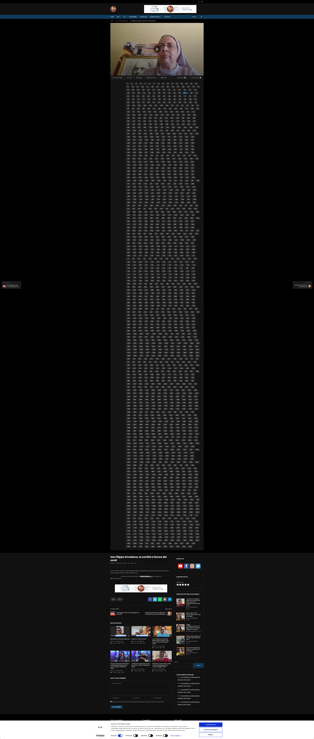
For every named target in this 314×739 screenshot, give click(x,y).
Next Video (168, 609)
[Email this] (165, 599)
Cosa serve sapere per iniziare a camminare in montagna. (193, 649)
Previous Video (114, 609)
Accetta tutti (210, 724)
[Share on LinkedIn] (170, 599)
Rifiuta (210, 734)
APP (118, 17)
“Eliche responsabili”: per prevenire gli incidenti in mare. (193, 637)
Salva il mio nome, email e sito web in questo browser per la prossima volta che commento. (138, 702)
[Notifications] (202, 1)
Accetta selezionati (211, 729)
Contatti (167, 17)
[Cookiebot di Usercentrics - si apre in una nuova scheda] (100, 736)
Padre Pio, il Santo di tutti (138, 639)
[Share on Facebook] (150, 599)
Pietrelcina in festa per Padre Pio (120, 639)
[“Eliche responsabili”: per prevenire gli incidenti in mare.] (180, 640)
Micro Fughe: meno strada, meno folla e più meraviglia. (193, 614)
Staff (113, 563)
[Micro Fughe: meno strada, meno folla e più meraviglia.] (180, 617)
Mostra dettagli (175, 735)
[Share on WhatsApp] (160, 599)
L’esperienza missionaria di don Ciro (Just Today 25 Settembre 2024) (140, 665)
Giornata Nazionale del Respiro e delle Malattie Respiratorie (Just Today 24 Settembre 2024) (119, 666)
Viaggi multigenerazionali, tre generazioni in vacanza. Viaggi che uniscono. (193, 627)
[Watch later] (198, 1)
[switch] (135, 735)
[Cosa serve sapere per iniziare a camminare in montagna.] (180, 651)
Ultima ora (143, 17)
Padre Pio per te (155, 17)
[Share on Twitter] (155, 599)
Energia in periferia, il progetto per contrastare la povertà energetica (155, 613)
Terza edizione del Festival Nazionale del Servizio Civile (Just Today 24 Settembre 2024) (160, 641)
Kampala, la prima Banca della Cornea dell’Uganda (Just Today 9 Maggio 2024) (161, 665)
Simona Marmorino (193, 607)
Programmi (133, 17)
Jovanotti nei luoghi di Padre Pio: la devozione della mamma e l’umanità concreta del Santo (193, 602)
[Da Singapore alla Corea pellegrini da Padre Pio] (112, 613)
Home (112, 17)
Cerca (176, 662)
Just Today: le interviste (122, 21)
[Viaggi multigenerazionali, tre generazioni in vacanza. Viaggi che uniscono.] (180, 628)
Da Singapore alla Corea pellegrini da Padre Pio (128, 613)
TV (124, 17)
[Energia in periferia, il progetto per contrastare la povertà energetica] (169, 613)
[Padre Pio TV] (113, 9)
